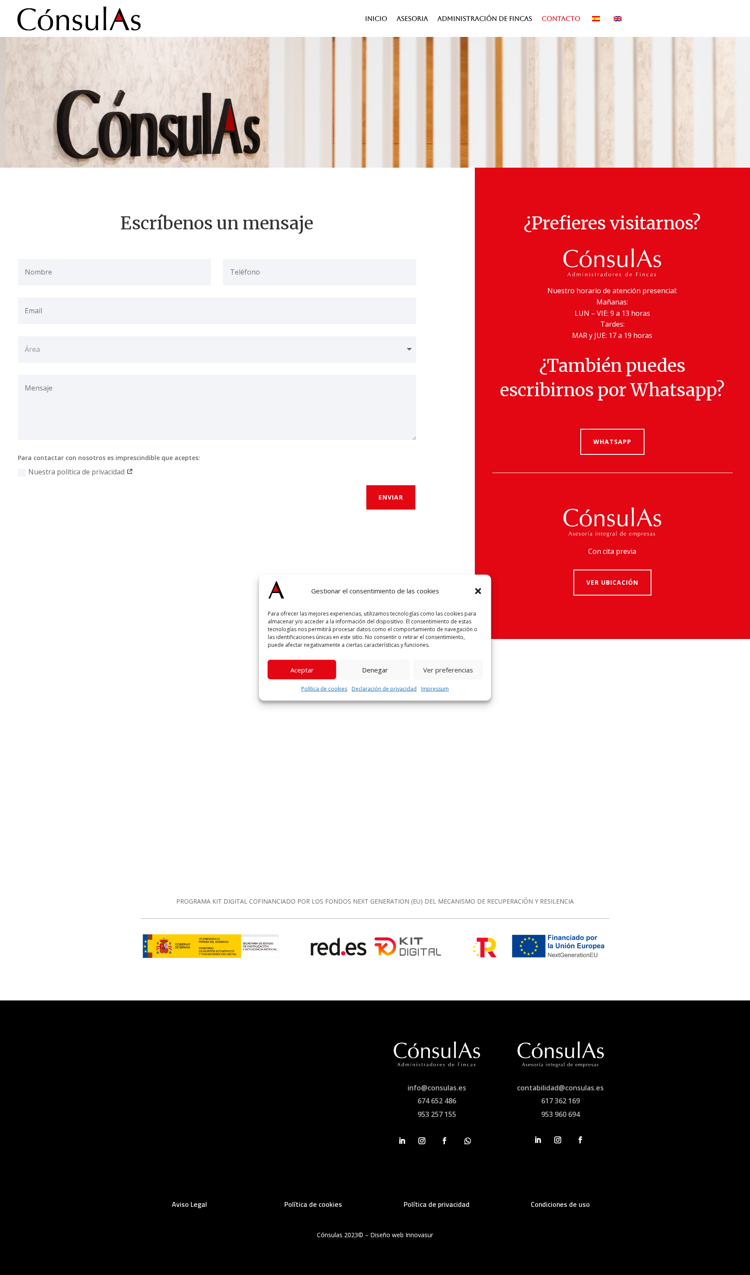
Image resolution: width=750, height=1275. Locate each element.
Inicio (376, 19)
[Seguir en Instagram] (421, 1140)
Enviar (390, 497)
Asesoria (412, 19)
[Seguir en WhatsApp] (467, 1140)
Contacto (561, 19)
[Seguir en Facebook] (444, 1140)
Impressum (435, 688)
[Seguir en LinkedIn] (402, 1141)
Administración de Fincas (485, 19)
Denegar (375, 670)
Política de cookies (324, 688)
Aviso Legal (189, 1204)
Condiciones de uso (560, 1204)
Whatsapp (612, 441)
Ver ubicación (612, 582)
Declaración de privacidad (384, 688)
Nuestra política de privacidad (77, 472)
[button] (478, 591)
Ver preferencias (448, 670)
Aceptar (302, 670)
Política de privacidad (437, 1204)
